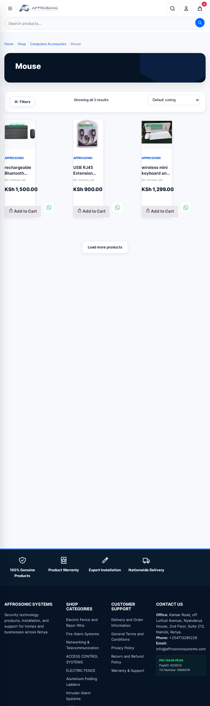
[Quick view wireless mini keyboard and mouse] (164, 126)
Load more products (105, 247)
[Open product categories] (10, 8)
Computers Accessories (48, 44)
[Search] (200, 22)
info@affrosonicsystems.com (181, 649)
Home (8, 44)
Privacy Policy (122, 648)
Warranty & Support (127, 670)
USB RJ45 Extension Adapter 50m (86, 170)
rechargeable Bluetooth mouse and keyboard (18, 170)
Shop (22, 44)
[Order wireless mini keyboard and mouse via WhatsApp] (186, 207)
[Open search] (172, 8)
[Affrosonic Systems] (91, 8)
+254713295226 (183, 637)
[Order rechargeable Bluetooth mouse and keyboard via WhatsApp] (49, 207)
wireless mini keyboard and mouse (155, 170)
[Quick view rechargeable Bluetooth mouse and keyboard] (27, 126)
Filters (25, 101)
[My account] (186, 8)
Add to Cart (25, 211)
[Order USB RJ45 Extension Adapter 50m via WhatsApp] (117, 207)
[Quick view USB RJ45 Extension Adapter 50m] (95, 126)
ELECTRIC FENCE (80, 670)
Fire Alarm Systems (82, 634)
